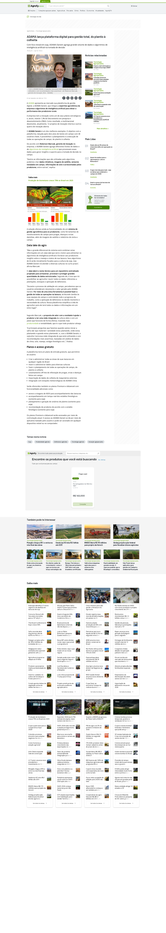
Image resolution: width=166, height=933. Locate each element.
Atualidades (99, 11)
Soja (29, 442)
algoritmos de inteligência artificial (43, 149)
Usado (74, 481)
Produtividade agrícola (43, 442)
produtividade (33, 323)
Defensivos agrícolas (60, 442)
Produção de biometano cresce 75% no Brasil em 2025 (50, 180)
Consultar (83, 504)
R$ (74, 496)
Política (82, 11)
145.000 (80, 496)
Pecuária (69, 11)
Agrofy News (30, 31)
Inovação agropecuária (96, 442)
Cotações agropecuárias (47, 11)
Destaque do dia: (35, 17)
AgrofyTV (108, 11)
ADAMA (31, 103)
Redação (29, 51)
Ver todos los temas (38, 692)
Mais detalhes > (103, 128)
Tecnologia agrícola (78, 442)
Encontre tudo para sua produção (50, 453)
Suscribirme (98, 207)
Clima (76, 11)
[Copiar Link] (80, 98)
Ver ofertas (101, 460)
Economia (90, 11)
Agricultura (61, 11)
